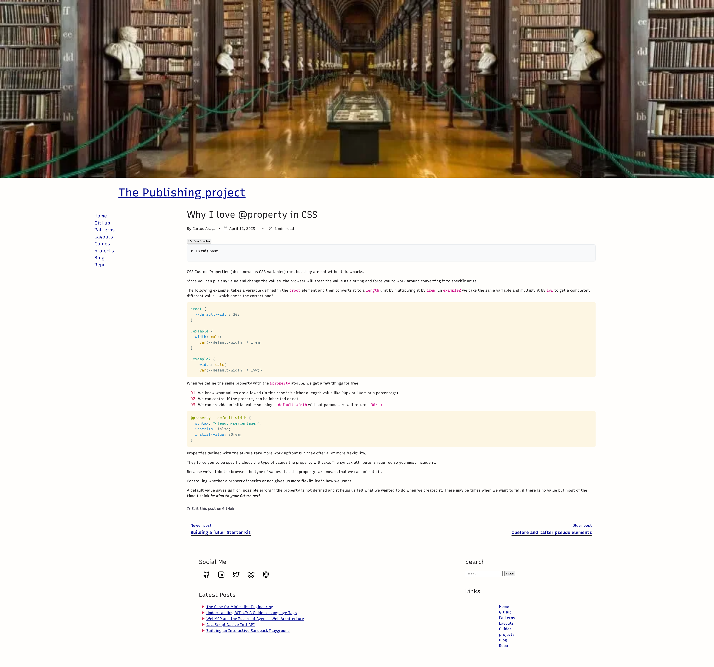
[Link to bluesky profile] (251, 577)
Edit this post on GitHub (213, 508)
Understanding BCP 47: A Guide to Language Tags (251, 613)
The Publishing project (182, 192)
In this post (207, 251)
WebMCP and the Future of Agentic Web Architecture (255, 618)
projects (104, 250)
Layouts (103, 237)
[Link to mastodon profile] (265, 577)
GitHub (102, 223)
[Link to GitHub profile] (206, 577)
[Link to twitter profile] (236, 577)
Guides (102, 243)
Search (510, 573)
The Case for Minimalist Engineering (239, 607)
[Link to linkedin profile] (221, 577)
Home (100, 216)
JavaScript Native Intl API (230, 624)
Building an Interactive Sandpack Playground (248, 630)
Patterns (104, 229)
